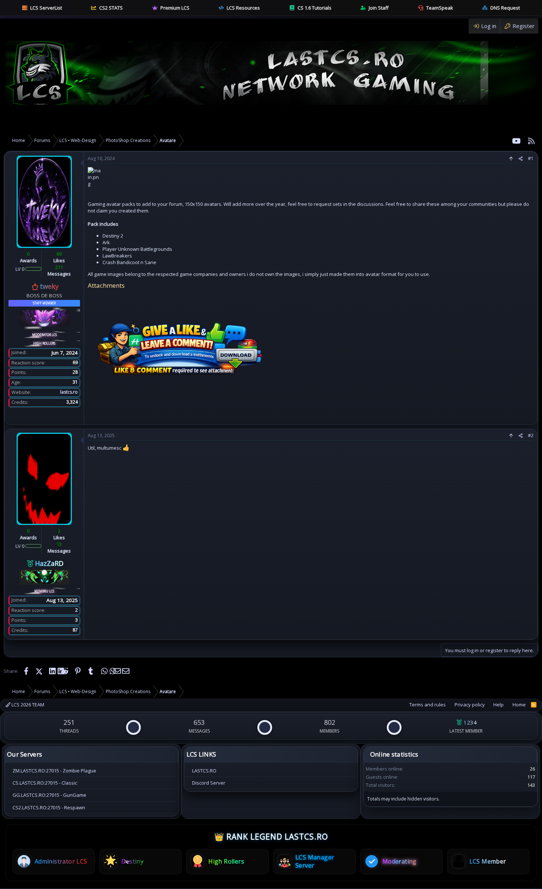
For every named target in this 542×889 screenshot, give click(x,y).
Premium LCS (175, 7)
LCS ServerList (46, 7)
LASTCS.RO (204, 770)
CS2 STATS (111, 7)
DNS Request (505, 7)
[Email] (116, 671)
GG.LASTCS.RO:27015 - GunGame (49, 795)
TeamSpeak (439, 7)
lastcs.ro (69, 392)
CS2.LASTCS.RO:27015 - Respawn (49, 807)
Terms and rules (427, 704)
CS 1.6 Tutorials (314, 7)
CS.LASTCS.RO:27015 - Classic (45, 782)
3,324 (72, 402)
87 (75, 630)
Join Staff (379, 7)
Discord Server (208, 782)
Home (519, 704)
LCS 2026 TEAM (27, 704)
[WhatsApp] (103, 671)
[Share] (520, 159)
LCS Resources (243, 7)
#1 (531, 158)
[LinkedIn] (51, 671)
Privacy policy (470, 704)
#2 (531, 435)
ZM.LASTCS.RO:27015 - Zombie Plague (54, 770)
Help (498, 704)
